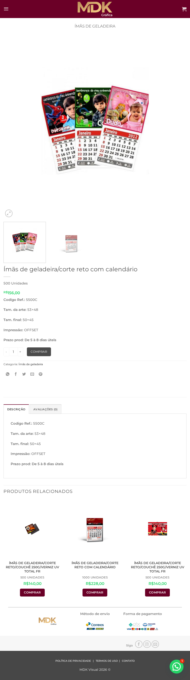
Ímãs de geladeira (95, 26)
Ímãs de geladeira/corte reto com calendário (95, 565)
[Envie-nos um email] (155, 644)
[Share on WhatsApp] (8, 374)
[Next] (177, 127)
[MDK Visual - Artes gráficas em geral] (95, 9)
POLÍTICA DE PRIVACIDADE (73, 660)
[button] (6, 8)
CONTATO (128, 660)
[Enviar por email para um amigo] (32, 374)
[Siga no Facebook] (139, 644)
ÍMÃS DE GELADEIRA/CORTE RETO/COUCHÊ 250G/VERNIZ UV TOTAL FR (32, 567)
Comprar (39, 351)
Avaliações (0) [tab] (45, 409)
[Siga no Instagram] (147, 644)
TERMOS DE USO (107, 660)
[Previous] (13, 127)
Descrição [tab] (16, 409)
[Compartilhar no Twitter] (24, 374)
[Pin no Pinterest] (40, 374)
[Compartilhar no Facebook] (16, 374)
